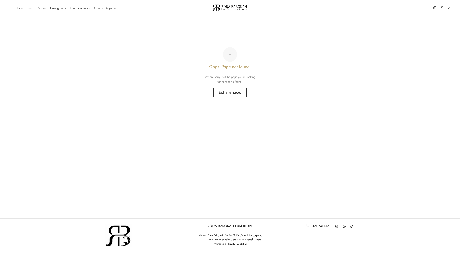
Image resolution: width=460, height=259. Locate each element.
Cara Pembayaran (105, 8)
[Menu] (9, 8)
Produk (41, 8)
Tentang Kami (58, 8)
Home (19, 8)
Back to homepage (230, 92)
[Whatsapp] (442, 8)
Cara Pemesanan (80, 8)
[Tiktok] (450, 8)
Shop (30, 8)
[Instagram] (434, 8)
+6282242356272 (236, 244)
